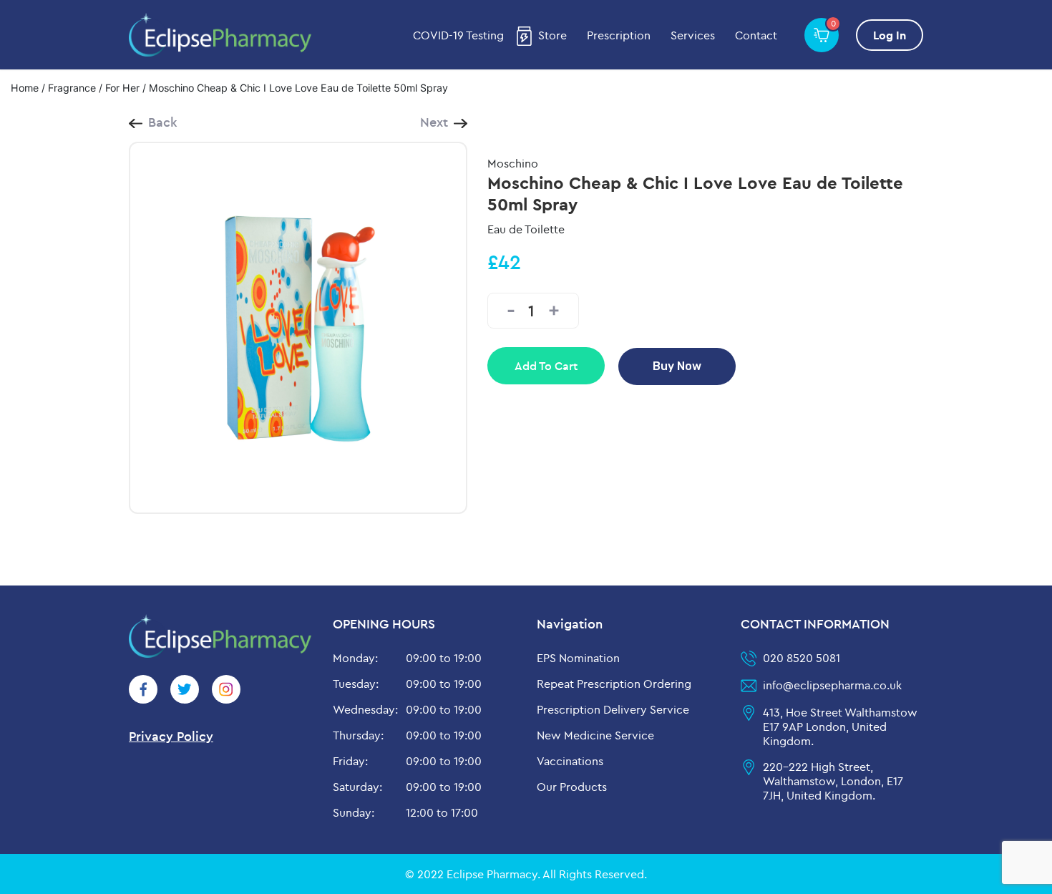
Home (25, 88)
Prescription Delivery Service (613, 709)
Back (162, 122)
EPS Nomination (578, 658)
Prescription (619, 35)
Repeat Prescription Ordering (614, 683)
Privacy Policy (171, 736)
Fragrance (72, 88)
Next (434, 122)
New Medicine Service (595, 735)
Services (693, 35)
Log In (889, 35)
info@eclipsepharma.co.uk (832, 685)
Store (552, 35)
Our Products (572, 786)
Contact (756, 35)
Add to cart (546, 366)
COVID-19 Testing (458, 35)
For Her (122, 88)
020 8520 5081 (801, 658)
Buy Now (677, 366)
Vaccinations (570, 761)
